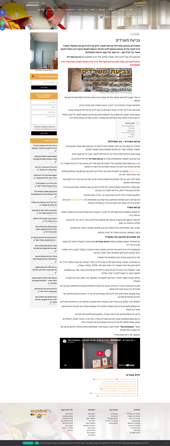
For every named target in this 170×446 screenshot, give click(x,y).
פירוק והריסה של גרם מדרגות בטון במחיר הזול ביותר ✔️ (46, 290)
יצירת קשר (41, 9)
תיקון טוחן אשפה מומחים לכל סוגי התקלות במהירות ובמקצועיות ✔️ (44, 194)
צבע (79, 9)
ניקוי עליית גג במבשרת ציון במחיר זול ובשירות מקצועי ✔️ (44, 203)
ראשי (131, 9)
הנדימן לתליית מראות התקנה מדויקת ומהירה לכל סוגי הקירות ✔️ (45, 270)
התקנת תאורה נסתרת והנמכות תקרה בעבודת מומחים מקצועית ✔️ (45, 159)
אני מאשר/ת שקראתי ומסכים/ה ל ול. (45, 128)
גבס (86, 9)
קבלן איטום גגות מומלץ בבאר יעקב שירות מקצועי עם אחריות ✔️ (45, 248)
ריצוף (93, 9)
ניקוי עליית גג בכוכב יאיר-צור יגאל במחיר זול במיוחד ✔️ (46, 168)
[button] (2, 12)
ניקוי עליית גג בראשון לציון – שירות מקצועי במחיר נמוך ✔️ (46, 184)
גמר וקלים (112, 9)
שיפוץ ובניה (123, 9)
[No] (167, 443)
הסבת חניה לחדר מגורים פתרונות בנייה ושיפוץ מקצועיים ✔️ (44, 211)
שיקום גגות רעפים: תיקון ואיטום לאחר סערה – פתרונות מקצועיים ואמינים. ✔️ (44, 281)
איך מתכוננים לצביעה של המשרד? (128, 134)
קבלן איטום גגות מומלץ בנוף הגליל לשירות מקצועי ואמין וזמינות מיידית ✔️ (46, 229)
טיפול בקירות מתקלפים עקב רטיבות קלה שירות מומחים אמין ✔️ (45, 259)
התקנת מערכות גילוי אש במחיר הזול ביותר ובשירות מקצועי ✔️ (45, 176)
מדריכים (51, 9)
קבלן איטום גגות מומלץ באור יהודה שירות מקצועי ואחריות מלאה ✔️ (46, 300)
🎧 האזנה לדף (135, 34)
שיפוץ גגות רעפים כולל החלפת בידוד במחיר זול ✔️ (45, 220)
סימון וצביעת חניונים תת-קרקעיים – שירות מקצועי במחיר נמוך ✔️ (44, 239)
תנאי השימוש (51, 129)
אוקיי (37, 443)
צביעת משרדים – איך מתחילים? (128, 127)
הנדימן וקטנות (70, 9)
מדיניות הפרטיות (40, 129)
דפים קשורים (131, 136)
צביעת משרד (131, 131)
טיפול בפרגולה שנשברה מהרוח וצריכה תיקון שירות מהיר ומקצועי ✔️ (44, 148)
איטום (60, 9)
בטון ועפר (102, 9)
